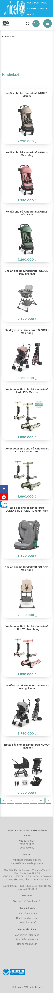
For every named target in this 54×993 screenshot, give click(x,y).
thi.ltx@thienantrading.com (27, 860)
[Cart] (36, 23)
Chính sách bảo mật (27, 913)
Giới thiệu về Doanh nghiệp (27, 901)
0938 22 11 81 (27, 844)
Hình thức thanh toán (27, 939)
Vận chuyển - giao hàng (27, 935)
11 (18, 800)
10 (10, 800)
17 (33, 800)
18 (41, 800)
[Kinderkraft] (5, 23)
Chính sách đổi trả (27, 922)
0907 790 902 (27, 847)
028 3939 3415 (27, 841)
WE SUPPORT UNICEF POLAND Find (37, 8)
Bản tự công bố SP (27, 944)
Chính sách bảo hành (27, 918)
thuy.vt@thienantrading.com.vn (27, 863)
